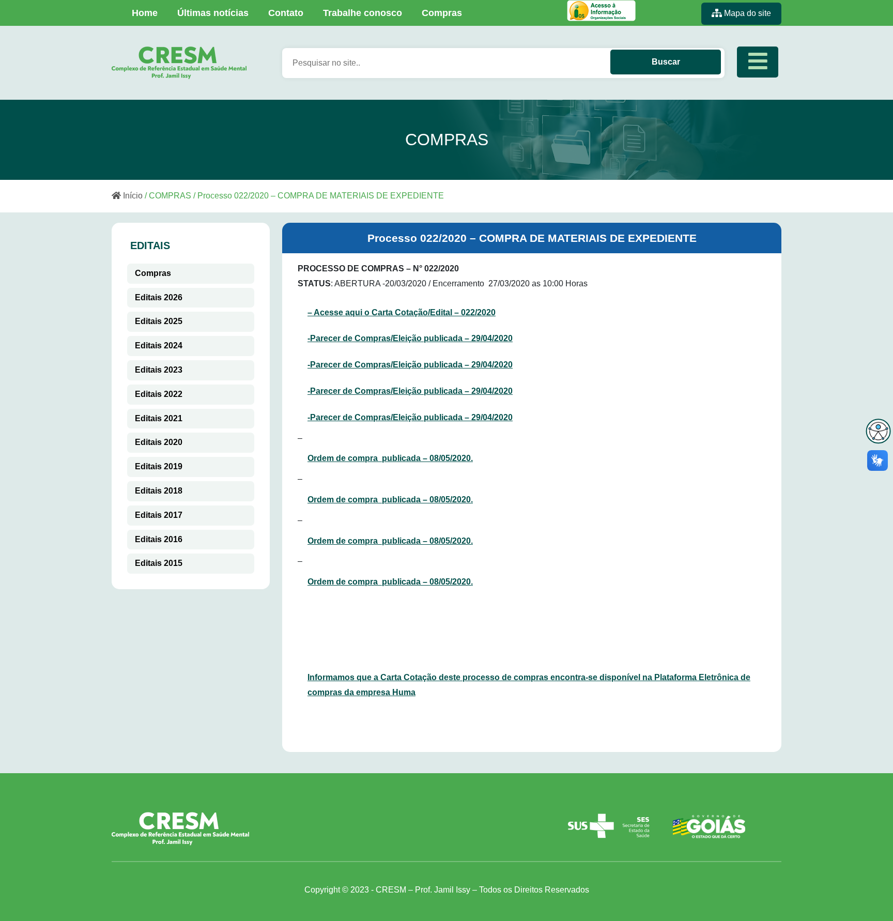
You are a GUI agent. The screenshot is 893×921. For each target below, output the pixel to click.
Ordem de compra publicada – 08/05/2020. (390, 458)
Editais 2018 (158, 490)
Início (132, 195)
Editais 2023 (158, 369)
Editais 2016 (158, 539)
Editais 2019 (158, 466)
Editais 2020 (158, 442)
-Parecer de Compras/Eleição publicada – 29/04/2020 (410, 338)
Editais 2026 (158, 297)
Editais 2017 (158, 515)
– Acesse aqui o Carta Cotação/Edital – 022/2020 (401, 312)
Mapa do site (746, 13)
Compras (442, 13)
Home (145, 13)
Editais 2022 (158, 394)
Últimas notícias (213, 13)
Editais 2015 (158, 563)
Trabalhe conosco (362, 13)
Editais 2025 (158, 321)
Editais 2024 (158, 345)
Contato (285, 13)
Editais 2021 (158, 418)
